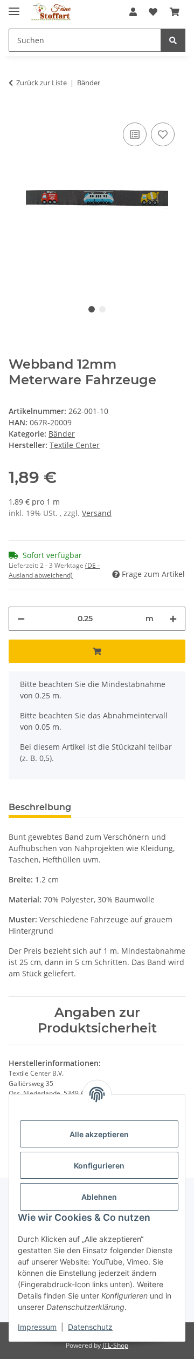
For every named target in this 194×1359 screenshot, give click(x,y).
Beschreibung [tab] (40, 807)
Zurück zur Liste (41, 82)
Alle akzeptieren (99, 1134)
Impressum (37, 1326)
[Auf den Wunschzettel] (163, 134)
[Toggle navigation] (14, 6)
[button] (133, 12)
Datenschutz (90, 1326)
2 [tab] (102, 309)
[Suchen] (173, 40)
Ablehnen (99, 1196)
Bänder (61, 434)
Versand (97, 513)
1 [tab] (91, 309)
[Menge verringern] (21, 618)
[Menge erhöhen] (173, 618)
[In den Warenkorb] (97, 651)
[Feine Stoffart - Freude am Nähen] (51, 12)
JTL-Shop (115, 1345)
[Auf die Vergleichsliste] (135, 134)
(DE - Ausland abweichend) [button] (54, 570)
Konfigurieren (99, 1165)
